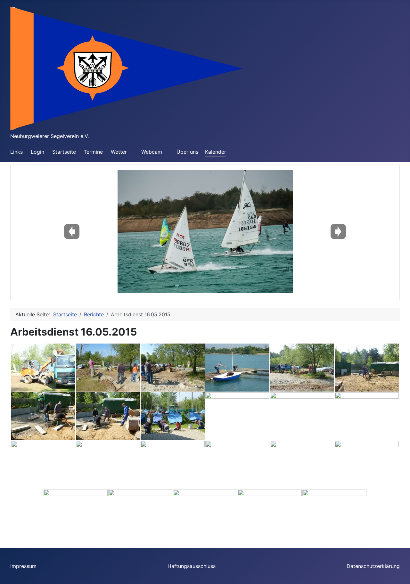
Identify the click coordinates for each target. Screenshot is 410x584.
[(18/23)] (367, 465)
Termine (93, 152)
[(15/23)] (173, 465)
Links (16, 152)
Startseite (64, 152)
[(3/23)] (173, 368)
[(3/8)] (205, 231)
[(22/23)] (270, 514)
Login (37, 152)
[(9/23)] (173, 416)
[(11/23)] (302, 416)
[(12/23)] (367, 416)
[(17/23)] (302, 465)
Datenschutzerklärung (373, 566)
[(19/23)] (76, 514)
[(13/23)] (43, 465)
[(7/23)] (43, 416)
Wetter (119, 152)
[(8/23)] (108, 416)
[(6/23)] (367, 368)
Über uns (187, 152)
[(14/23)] (108, 465)
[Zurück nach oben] (399, 572)
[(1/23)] (43, 368)
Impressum (23, 566)
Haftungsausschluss (192, 566)
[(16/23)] (237, 465)
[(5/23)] (302, 368)
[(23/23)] (334, 514)
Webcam (151, 152)
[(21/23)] (205, 514)
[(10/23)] (237, 416)
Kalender (215, 152)
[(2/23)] (108, 368)
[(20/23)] (140, 514)
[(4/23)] (237, 368)
